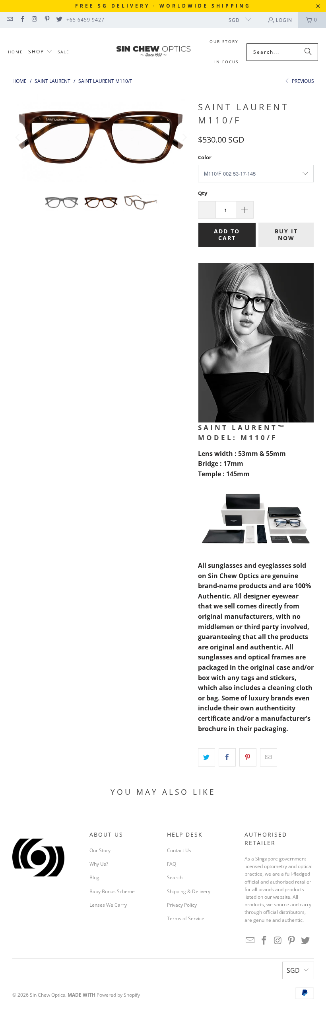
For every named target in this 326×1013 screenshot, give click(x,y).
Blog (94, 877)
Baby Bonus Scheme (112, 891)
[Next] (184, 137)
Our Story (100, 850)
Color (205, 157)
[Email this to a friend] (268, 757)
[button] (40, 52)
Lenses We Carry (108, 905)
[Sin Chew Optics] (153, 52)
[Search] (308, 52)
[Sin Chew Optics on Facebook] (21, 19)
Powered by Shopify (118, 994)
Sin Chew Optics (47, 994)
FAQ (171, 863)
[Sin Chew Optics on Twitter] (59, 19)
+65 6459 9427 (85, 19)
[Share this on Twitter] (206, 757)
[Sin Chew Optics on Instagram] (34, 19)
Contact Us (179, 850)
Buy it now (286, 234)
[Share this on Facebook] (227, 757)
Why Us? (98, 863)
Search (174, 877)
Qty (202, 193)
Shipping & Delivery (188, 891)
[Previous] (18, 137)
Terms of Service (185, 918)
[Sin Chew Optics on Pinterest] (46, 19)
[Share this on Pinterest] (247, 757)
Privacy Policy (182, 905)
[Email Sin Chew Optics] (9, 19)
